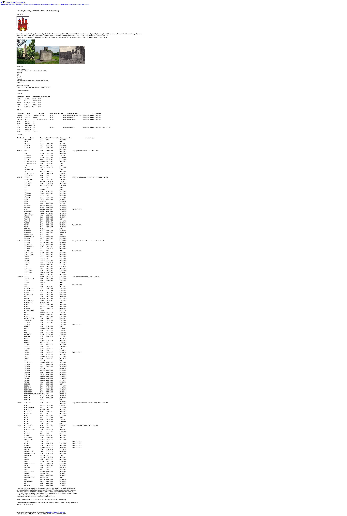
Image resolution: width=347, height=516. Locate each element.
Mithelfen (43, 4)
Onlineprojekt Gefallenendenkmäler (15, 2)
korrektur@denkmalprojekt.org (56, 512)
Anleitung (49, 4)
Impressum (78, 4)
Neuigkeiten (36, 4)
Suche (31, 4)
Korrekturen (55, 4)
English (65, 4)
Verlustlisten (18, 4)
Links (61, 4)
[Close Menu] (1, 4)
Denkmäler (12, 4)
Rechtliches (71, 4)
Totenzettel (26, 4)
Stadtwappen (85, 4)
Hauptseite (5, 4)
